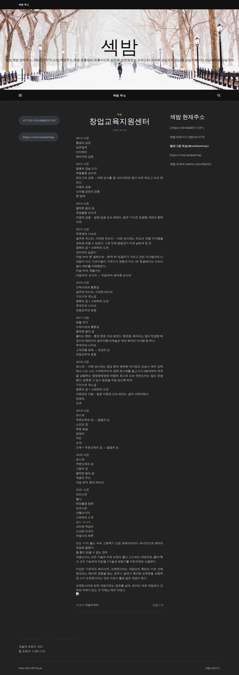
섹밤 (119, 46)
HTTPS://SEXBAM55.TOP (39, 120)
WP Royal (36, 668)
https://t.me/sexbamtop (38, 137)
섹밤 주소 (24, 4)
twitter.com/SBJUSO (198, 164)
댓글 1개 (157, 605)
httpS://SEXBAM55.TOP (187, 128)
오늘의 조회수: (28, 646)
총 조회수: (25, 651)
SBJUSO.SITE (196, 137)
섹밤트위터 (92, 605)
